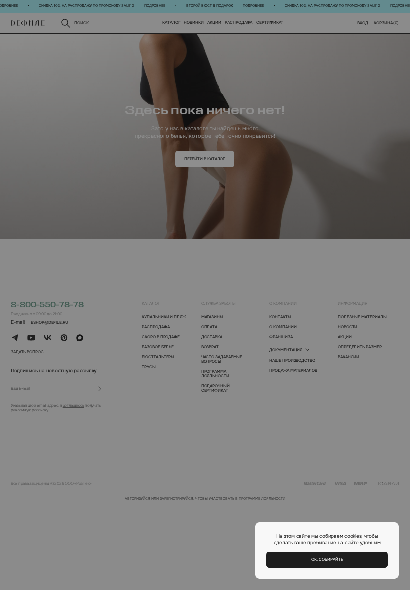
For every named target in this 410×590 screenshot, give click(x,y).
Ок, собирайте (328, 559)
